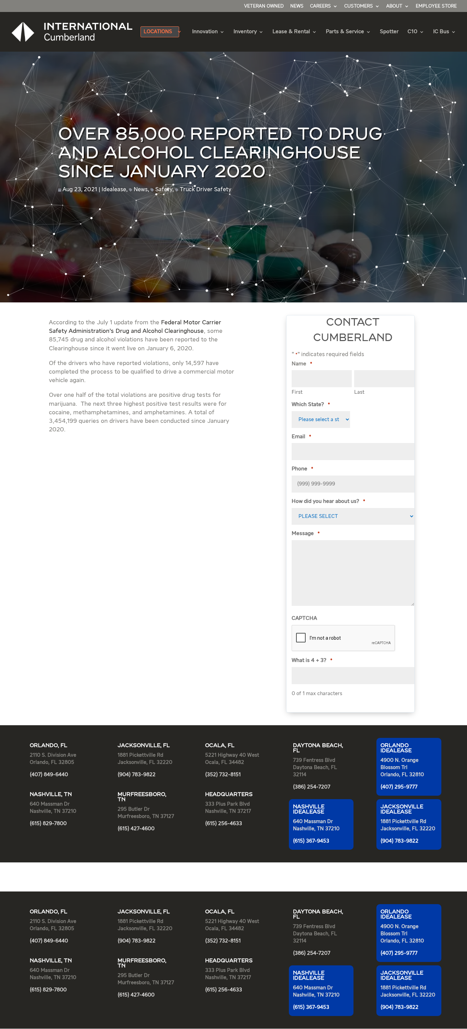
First (297, 392)
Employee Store (436, 6)
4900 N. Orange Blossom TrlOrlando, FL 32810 (402, 767)
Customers (358, 6)
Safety (163, 190)
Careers (320, 6)
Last (359, 392)
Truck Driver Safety (205, 190)
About (394, 6)
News (297, 6)
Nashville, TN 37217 (228, 811)
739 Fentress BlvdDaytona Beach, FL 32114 (315, 767)
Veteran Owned (264, 6)
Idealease (114, 190)
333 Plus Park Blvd (227, 804)
